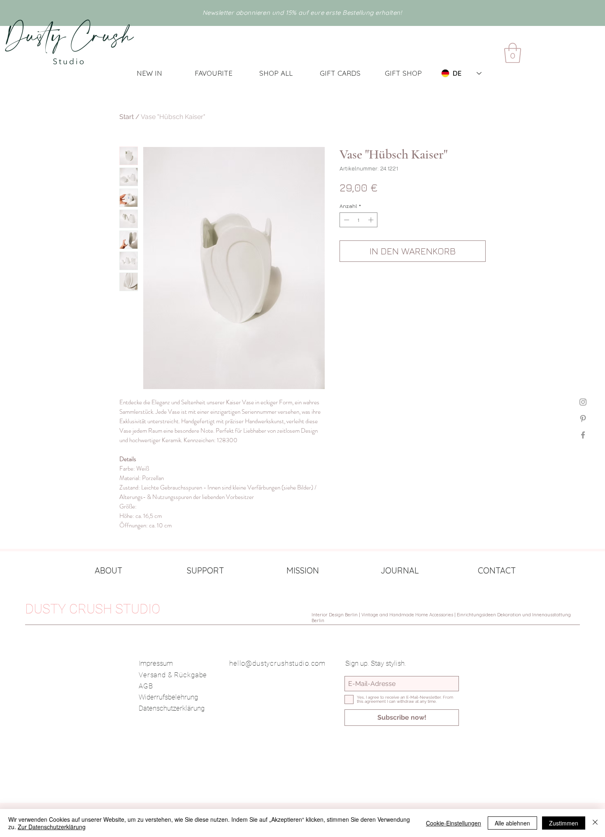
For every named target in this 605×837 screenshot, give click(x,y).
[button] (512, 53)
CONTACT (497, 570)
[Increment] (372, 220)
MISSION (302, 570)
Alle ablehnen (512, 823)
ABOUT (108, 570)
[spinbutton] (359, 220)
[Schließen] (595, 823)
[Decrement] (346, 220)
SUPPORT (205, 570)
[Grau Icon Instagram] (583, 402)
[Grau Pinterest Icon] (583, 418)
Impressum (156, 663)
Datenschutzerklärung (172, 708)
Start (126, 117)
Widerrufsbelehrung (168, 697)
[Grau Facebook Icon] (583, 435)
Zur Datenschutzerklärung (52, 827)
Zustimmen (563, 823)
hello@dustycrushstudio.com (277, 663)
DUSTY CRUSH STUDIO (92, 609)
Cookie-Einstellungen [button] (453, 823)
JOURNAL (400, 570)
